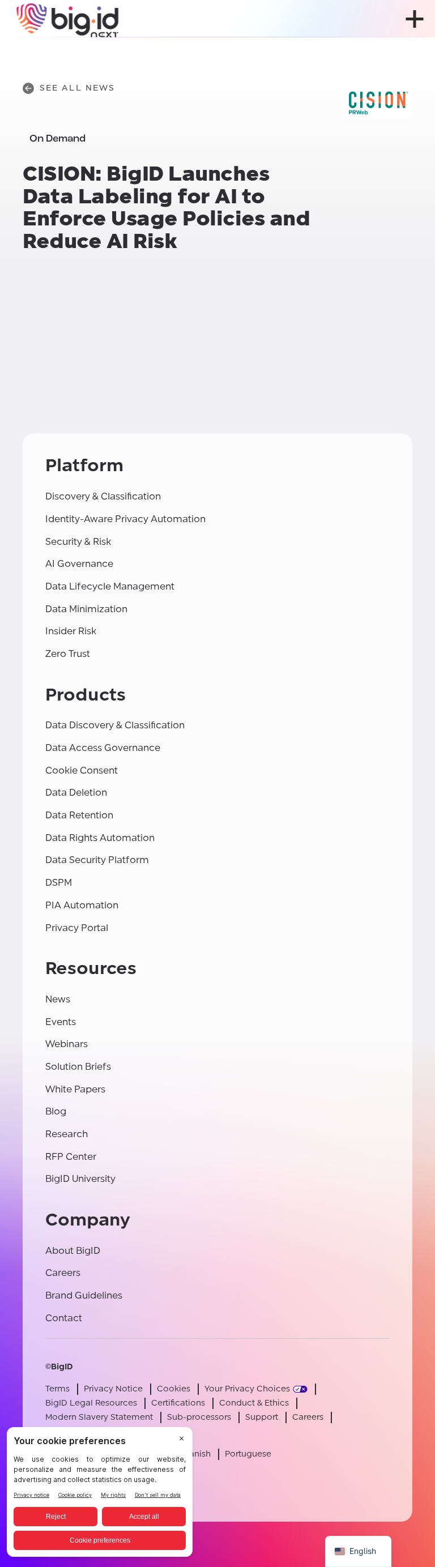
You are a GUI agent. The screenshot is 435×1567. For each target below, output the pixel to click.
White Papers (75, 1089)
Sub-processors (199, 1417)
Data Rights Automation (100, 837)
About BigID (72, 1250)
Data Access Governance (102, 747)
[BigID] (68, 18)
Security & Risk (78, 541)
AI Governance (79, 563)
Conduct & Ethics (254, 1403)
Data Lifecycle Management (109, 586)
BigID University (80, 1178)
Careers (62, 1272)
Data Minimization (86, 609)
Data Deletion (76, 792)
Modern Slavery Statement (99, 1417)
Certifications (178, 1403)
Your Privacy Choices (247, 1389)
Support (261, 1417)
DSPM (58, 882)
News (57, 999)
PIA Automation (81, 905)
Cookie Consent (81, 770)
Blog (55, 1111)
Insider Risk (70, 631)
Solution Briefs (78, 1066)
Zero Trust (67, 653)
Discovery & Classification (103, 496)
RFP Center (70, 1156)
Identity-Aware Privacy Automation (125, 519)
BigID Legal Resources (91, 1403)
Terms (57, 1389)
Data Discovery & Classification (115, 725)
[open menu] (415, 19)
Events (60, 1022)
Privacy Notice (113, 1389)
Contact (63, 1318)
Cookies (173, 1389)
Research (66, 1134)
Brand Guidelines (83, 1295)
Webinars (66, 1044)
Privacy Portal (76, 928)
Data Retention (79, 815)
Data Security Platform (97, 860)
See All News (77, 88)
